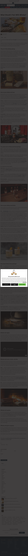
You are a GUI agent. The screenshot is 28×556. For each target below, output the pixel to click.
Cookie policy (24, 282)
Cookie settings (6, 284)
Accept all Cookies (22, 284)
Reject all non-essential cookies (14, 284)
